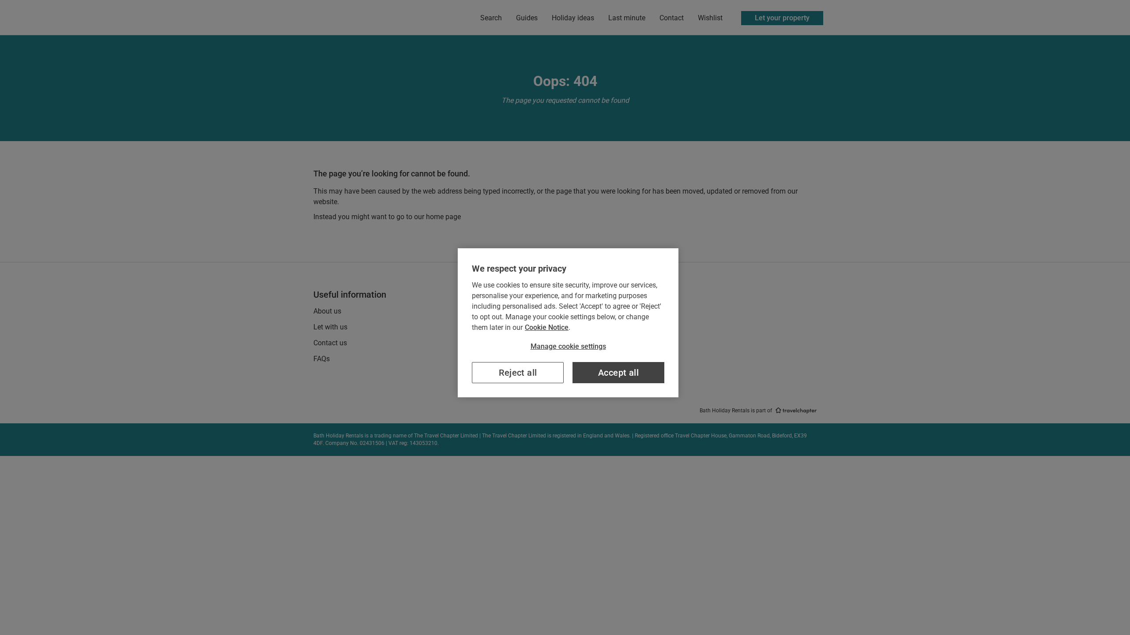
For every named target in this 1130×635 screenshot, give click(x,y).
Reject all (518, 372)
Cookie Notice (547, 327)
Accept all (618, 372)
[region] (568, 322)
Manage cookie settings (568, 346)
